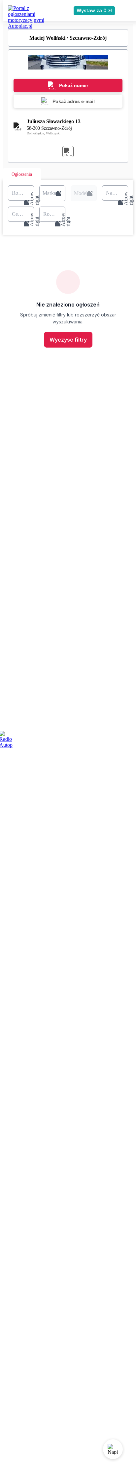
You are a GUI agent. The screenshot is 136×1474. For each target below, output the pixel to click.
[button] (52, 193)
